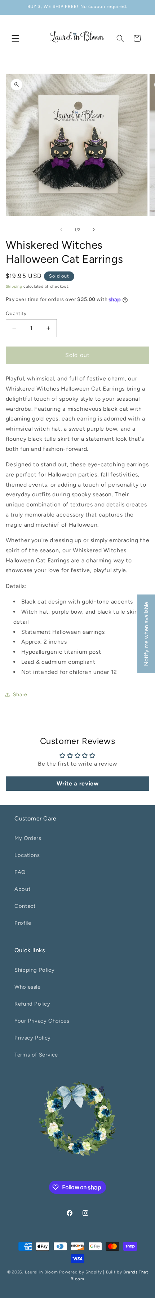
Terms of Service (36, 1054)
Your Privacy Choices (42, 1021)
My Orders (27, 838)
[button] (15, 38)
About (22, 889)
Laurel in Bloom (41, 1272)
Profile (22, 923)
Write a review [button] (78, 783)
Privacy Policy (32, 1038)
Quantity (16, 313)
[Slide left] (61, 230)
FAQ (20, 872)
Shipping (14, 286)
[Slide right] (94, 230)
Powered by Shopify (80, 1272)
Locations (27, 855)
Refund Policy (32, 1004)
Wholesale (27, 987)
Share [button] (20, 694)
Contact (25, 906)
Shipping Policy (34, 970)
